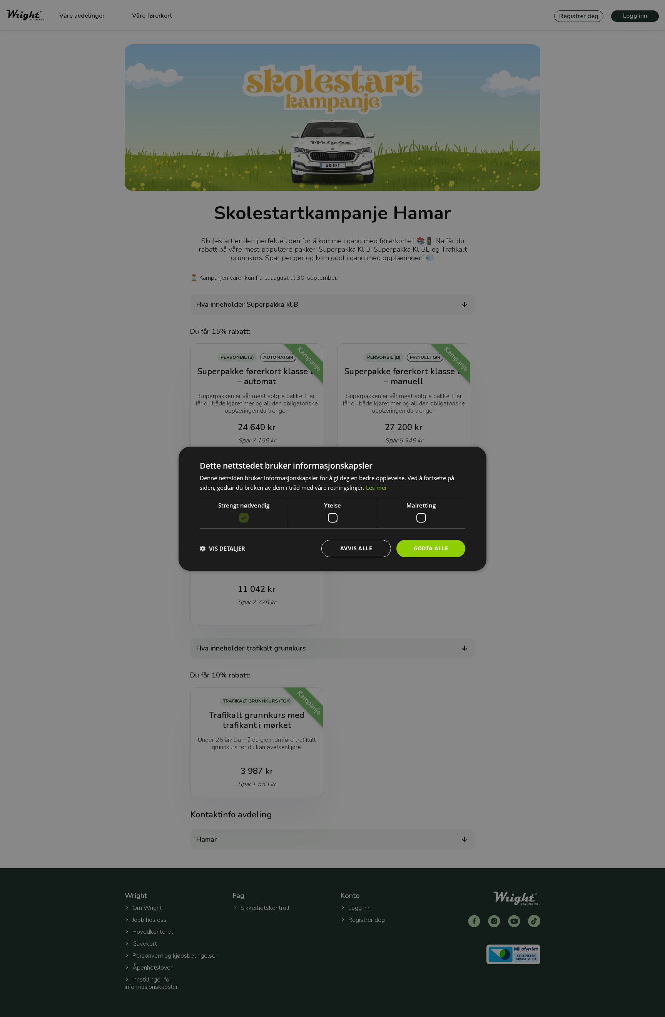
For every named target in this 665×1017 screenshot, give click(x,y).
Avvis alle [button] (356, 548)
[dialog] (332, 508)
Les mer (376, 487)
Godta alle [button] (431, 548)
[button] (222, 548)
